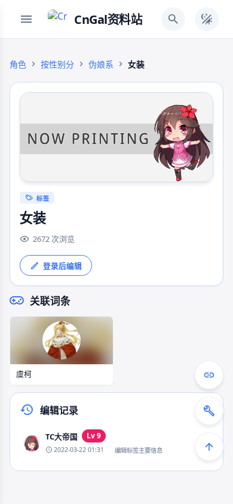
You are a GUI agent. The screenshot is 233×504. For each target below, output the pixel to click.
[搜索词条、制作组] (173, 19)
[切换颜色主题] (207, 19)
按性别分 (57, 64)
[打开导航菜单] (26, 19)
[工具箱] (209, 411)
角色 (18, 64)
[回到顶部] (209, 446)
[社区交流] (209, 375)
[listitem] (116, 443)
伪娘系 (101, 64)
